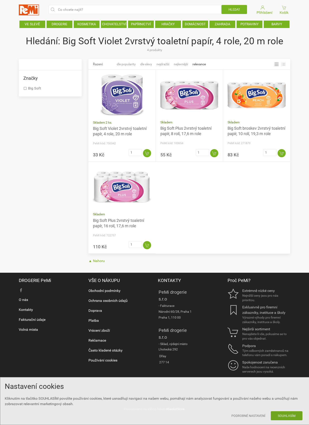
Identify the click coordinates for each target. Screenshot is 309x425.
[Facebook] (21, 290)
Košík (284, 12)
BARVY (276, 24)
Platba (93, 320)
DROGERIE (59, 24)
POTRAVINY (249, 24)
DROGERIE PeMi (35, 280)
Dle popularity (126, 64)
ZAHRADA (222, 24)
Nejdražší (163, 64)
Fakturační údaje (32, 319)
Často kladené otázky (105, 350)
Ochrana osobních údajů (108, 300)
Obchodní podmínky (104, 291)
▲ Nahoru (96, 261)
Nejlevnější (181, 64)
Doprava (95, 310)
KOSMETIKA (86, 24)
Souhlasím (286, 416)
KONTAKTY (169, 280)
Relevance (199, 64)
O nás (23, 300)
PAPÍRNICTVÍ (141, 24)
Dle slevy (146, 64)
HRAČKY (168, 24)
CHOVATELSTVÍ (114, 24)
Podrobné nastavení (248, 416)
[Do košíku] (147, 153)
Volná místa (28, 329)
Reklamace (97, 340)
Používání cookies (102, 360)
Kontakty (26, 310)
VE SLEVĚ (32, 24)
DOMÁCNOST (195, 24)
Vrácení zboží (99, 330)
